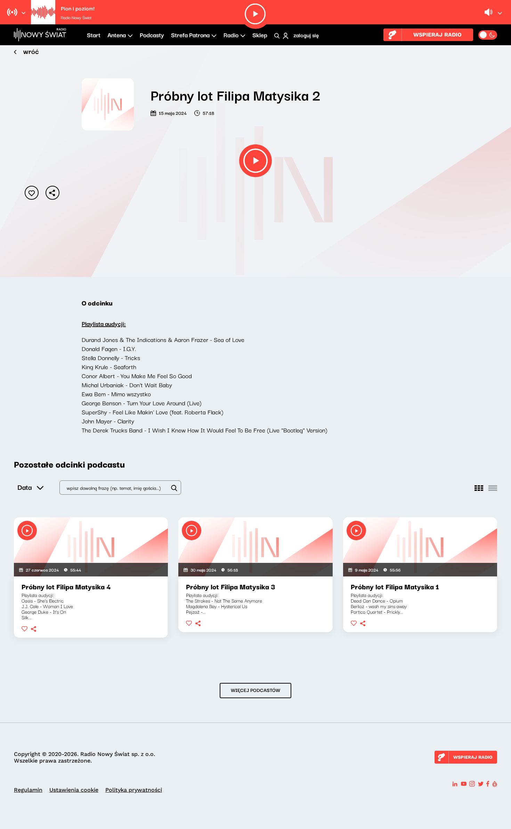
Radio (231, 34)
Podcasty (152, 34)
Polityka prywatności (133, 790)
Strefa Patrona (190, 34)
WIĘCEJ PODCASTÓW (255, 690)
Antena (116, 34)
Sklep (259, 34)
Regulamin (28, 790)
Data (24, 486)
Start (93, 34)
